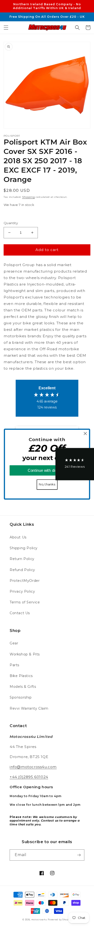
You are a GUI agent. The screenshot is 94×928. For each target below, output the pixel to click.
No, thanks (47, 484)
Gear (14, 643)
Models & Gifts (23, 686)
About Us (18, 537)
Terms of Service (25, 602)
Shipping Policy (24, 548)
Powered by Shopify (60, 919)
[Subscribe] (79, 855)
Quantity (11, 223)
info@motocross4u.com (33, 767)
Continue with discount (47, 470)
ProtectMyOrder (25, 580)
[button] (6, 27)
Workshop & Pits (25, 654)
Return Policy (22, 559)
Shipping (28, 196)
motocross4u (39, 919)
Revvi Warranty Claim (29, 708)
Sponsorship (21, 697)
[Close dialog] (85, 433)
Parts (14, 665)
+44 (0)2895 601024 (29, 777)
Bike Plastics (21, 676)
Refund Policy (22, 570)
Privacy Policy (22, 591)
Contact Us (20, 613)
